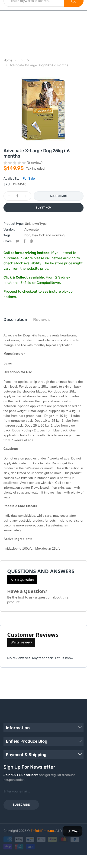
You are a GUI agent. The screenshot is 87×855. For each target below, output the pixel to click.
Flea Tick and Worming (48, 235)
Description (15, 319)
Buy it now (44, 207)
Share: (7, 241)
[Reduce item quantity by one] (9, 196)
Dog (27, 235)
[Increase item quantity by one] (25, 196)
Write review (21, 642)
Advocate (31, 229)
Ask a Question (22, 579)
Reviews (41, 319)
